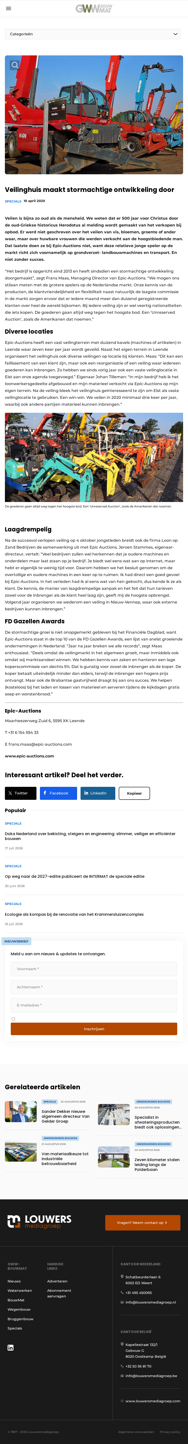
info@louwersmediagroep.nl (151, 1302)
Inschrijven (94, 1029)
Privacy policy (170, 1432)
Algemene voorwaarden (136, 1432)
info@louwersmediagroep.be (151, 1376)
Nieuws (14, 1281)
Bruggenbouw (21, 1319)
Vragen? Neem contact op (140, 1222)
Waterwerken (20, 1290)
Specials (13, 201)
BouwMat (16, 1300)
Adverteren (57, 1281)
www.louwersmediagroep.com (153, 1401)
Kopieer (134, 793)
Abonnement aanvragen (59, 1293)
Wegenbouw (19, 1309)
